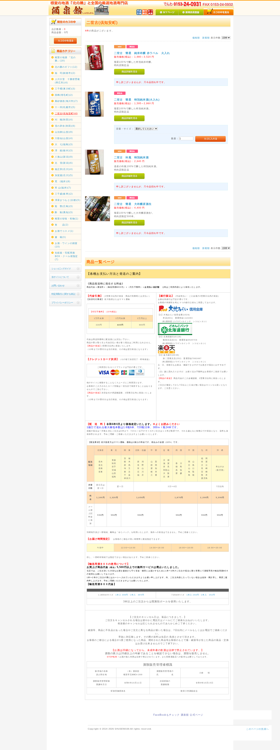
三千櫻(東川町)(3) (65, 88)
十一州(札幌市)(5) (65, 107)
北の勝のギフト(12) (66, 67)
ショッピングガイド (61, 268)
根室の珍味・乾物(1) (66, 218)
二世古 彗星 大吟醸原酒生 (133, 203)
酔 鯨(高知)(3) (64, 212)
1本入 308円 (121, 595)
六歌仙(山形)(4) (64, 138)
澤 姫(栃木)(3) (64, 150)
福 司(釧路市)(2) (65, 73)
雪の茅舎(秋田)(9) (65, 126)
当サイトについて (60, 277)
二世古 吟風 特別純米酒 (131, 157)
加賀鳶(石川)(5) (64, 175)
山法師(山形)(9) (64, 132)
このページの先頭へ (257, 729)
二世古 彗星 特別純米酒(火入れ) (137, 99)
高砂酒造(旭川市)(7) (66, 101)
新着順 (206, 37)
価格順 (196, 37)
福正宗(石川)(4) (64, 169)
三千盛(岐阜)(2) (64, 194)
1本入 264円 (192, 595)
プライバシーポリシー (62, 302)
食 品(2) (61, 224)
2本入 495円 (137, 595)
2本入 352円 (208, 595)
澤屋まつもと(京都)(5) (67, 200)
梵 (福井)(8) (62, 181)
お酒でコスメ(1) (64, 231)
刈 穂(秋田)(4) (64, 119)
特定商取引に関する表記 (63, 294)
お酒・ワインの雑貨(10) (66, 245)
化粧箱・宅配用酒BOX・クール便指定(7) (66, 256)
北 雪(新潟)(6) (64, 163)
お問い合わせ (58, 285)
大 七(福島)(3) (64, 144)
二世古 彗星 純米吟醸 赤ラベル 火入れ (142, 53)
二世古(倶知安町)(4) (66, 113)
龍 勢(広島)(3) (64, 206)
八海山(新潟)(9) (64, 156)
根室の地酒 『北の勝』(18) (65, 59)
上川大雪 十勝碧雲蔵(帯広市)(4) (67, 81)
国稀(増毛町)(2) (64, 95)
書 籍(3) (60, 237)
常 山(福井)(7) (63, 187)
